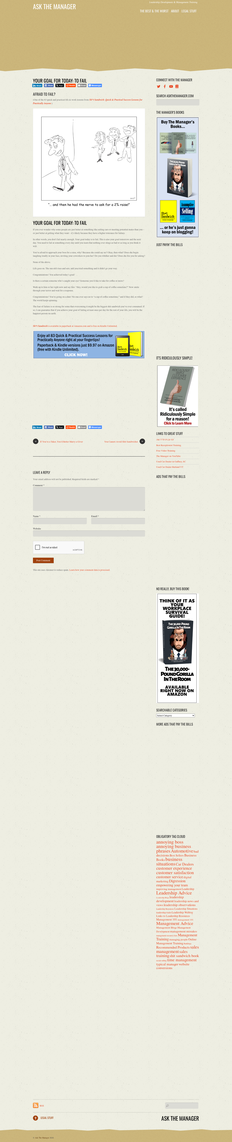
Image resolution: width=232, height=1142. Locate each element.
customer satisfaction (175, 872)
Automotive (182, 851)
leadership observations (180, 904)
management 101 (185, 919)
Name (36, 516)
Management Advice (174, 923)
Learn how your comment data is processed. (89, 569)
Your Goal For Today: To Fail (60, 80)
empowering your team (172, 885)
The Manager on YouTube (168, 456)
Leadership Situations (186, 908)
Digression (177, 880)
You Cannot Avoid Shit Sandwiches (123, 441)
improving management (168, 889)
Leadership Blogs (162, 897)
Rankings (187, 943)
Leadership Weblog (182, 912)
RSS (42, 1105)
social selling (161, 960)
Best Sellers (177, 855)
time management (182, 959)
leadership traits (163, 912)
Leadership (188, 889)
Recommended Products (173, 947)
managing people (178, 939)
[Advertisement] (116, 41)
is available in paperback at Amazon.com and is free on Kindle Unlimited (75, 325)
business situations (169, 861)
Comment (38, 485)
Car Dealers (185, 863)
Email (95, 516)
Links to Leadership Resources (173, 916)
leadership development (170, 899)
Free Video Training (165, 450)
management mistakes (183, 931)
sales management (177, 949)
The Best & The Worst (154, 11)
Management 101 (166, 919)
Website (37, 528)
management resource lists (166, 935)
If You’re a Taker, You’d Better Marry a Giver (59, 441)
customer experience (174, 868)
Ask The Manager (42, 1137)
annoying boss (169, 841)
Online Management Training (176, 941)
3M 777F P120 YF (165, 439)
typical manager (167, 964)
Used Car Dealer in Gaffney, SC (171, 461)
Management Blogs (166, 927)
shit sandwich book (184, 955)
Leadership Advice (174, 892)
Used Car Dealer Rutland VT (169, 466)
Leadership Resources (165, 908)
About (175, 11)
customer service (169, 876)
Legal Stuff (189, 11)
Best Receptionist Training (168, 445)
